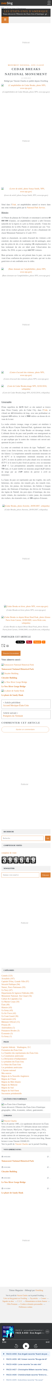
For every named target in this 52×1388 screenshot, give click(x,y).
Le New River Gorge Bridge (13, 1182)
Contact (43, 1298)
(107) (8, 979)
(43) (6, 1007)
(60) (17, 993)
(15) (10, 1022)
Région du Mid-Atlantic (11, 1082)
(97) (15, 981)
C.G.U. (19, 1301)
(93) (13, 987)
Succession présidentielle (11, 1093)
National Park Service (36, 207)
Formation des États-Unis (11, 1050)
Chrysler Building (9, 1171)
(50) (10, 1002)
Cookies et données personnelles (31, 1304)
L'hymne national (8, 1070)
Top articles (34, 1298)
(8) (5, 1025)
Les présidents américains (11, 1067)
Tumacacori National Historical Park (17, 1161)
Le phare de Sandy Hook (12, 1193)
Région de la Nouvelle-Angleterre (15, 1076)
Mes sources (6, 1073)
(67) (7, 990)
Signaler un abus (8, 1301)
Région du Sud (7, 1088)
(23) (8, 1019)
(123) (7, 976)
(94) (10, 984)
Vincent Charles (21, 1144)
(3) (10, 1031)
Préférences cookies (25, 1307)
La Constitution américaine (12, 1056)
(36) (9, 1016)
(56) (16, 996)
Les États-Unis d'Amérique (26, 11)
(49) (5, 1005)
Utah (14, 204)
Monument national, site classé (26, 65)
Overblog (39, 1290)
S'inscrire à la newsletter (11, 653)
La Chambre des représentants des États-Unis (19, 1053)
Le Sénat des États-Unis (11, 1065)
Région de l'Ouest (8, 1079)
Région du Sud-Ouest (10, 1091)
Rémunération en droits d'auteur (36, 1301)
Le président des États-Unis (12, 1062)
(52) (11, 999)
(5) (8, 1028)
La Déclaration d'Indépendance (14, 1059)
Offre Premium (12, 1304)
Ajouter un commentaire (25, 729)
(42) (8, 1013)
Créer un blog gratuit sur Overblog (15, 1298)
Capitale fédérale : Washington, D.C (16, 1047)
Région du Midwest (9, 1085)
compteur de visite (9, 853)
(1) (6, 1036)
